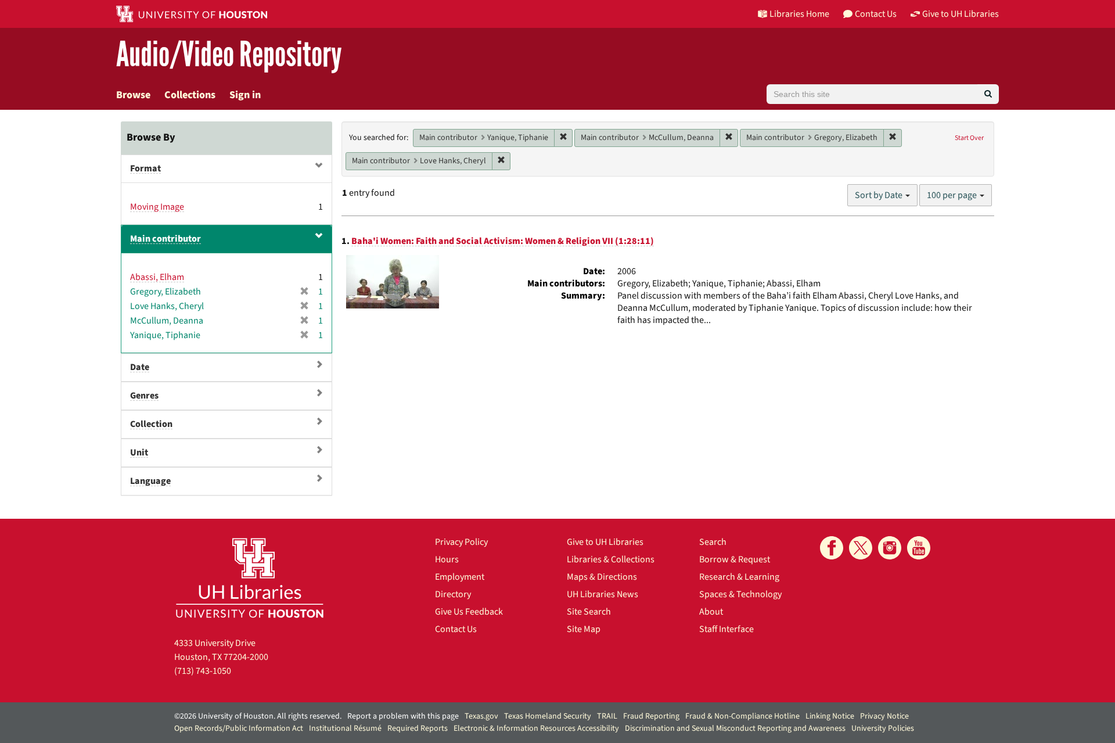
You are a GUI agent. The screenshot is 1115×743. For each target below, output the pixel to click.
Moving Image (157, 206)
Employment (459, 576)
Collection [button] (151, 424)
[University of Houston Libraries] (249, 578)
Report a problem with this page (403, 716)
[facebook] (831, 547)
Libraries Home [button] (799, 14)
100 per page (953, 195)
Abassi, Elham (157, 277)
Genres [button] (144, 395)
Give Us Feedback (469, 611)
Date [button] (139, 367)
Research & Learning (739, 576)
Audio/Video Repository (229, 55)
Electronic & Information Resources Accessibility (536, 728)
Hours (447, 559)
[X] (860, 547)
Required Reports (417, 728)
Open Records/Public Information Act (238, 728)
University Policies (882, 728)
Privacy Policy (461, 542)
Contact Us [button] (876, 14)
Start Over (969, 138)
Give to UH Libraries (605, 542)
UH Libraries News (602, 594)
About (711, 611)
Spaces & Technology (740, 594)
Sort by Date (879, 195)
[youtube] (918, 547)
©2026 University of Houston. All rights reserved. (257, 716)
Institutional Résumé (345, 728)
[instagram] (889, 547)
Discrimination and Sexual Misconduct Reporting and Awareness (735, 728)
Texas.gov (481, 716)
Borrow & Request (734, 559)
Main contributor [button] (165, 238)
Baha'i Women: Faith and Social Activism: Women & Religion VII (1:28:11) (502, 241)
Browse (133, 95)
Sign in (245, 95)
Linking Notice (829, 716)
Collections (189, 95)
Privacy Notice (884, 716)
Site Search (589, 611)
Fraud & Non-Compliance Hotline (742, 716)
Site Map (583, 629)
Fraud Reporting (651, 716)
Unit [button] (139, 452)
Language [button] (150, 481)
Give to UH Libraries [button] (960, 14)
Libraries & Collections (610, 559)
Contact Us (456, 629)
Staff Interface (726, 629)
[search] (988, 94)
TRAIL (607, 716)
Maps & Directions (602, 576)
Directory (453, 594)
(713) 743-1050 (202, 671)
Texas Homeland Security (547, 716)
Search (712, 542)
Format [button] (145, 168)
